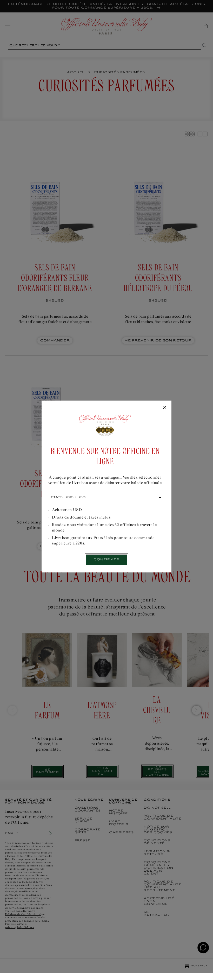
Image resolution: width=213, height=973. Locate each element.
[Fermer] (164, 407)
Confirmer (106, 559)
